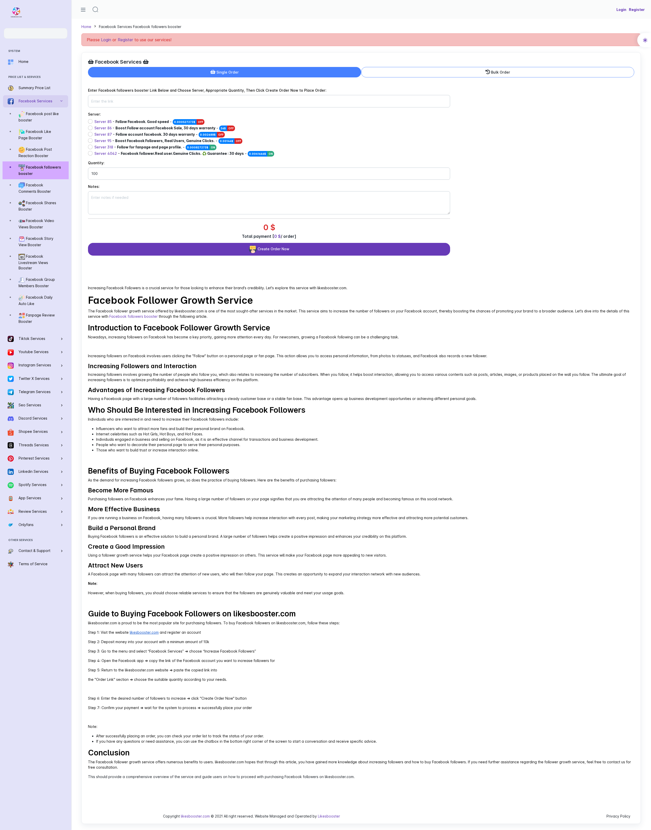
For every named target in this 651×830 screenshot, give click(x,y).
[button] (95, 9)
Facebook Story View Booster (36, 241)
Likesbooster (329, 816)
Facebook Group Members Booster (37, 282)
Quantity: (96, 163)
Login (106, 39)
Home (86, 26)
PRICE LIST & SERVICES (24, 77)
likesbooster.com (195, 816)
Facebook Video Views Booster (36, 223)
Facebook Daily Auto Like (36, 300)
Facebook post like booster (39, 117)
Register (125, 39)
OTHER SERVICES (20, 540)
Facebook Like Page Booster (35, 134)
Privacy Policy (618, 816)
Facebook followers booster (40, 170)
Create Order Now (273, 249)
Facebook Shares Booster (37, 206)
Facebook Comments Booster (35, 188)
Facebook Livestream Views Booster (33, 262)
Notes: (94, 186)
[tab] (224, 72)
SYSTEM (14, 51)
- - (148, 121)
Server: (94, 114)
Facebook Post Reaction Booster (35, 152)
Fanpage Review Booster (37, 318)
